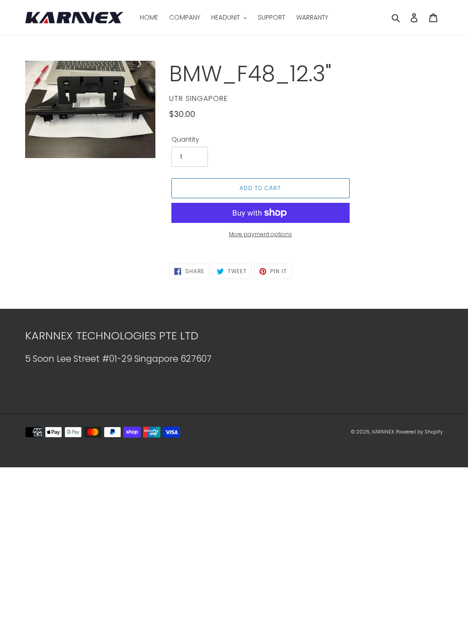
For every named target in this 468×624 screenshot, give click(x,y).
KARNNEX (383, 431)
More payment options (260, 234)
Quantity (185, 139)
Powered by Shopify (419, 431)
